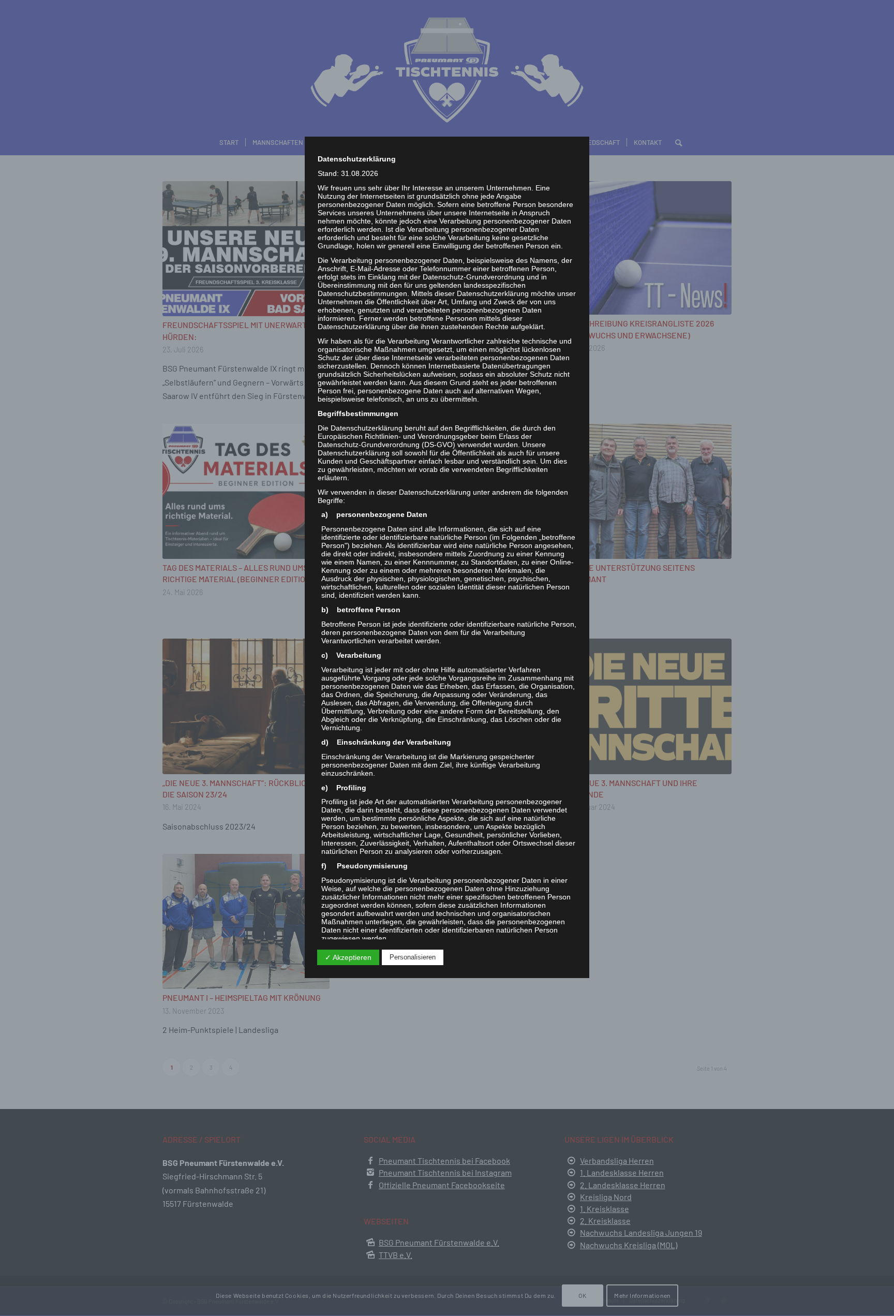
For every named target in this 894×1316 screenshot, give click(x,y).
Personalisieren (413, 957)
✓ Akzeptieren (348, 957)
